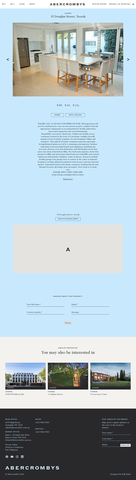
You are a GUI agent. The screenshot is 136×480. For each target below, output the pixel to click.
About (32, 4)
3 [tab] (64, 93)
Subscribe (125, 445)
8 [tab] (76, 93)
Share (57, 115)
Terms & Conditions (14, 447)
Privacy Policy (11, 445)
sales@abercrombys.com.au (17, 428)
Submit (68, 323)
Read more (68, 179)
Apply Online (75, 115)
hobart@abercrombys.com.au (18, 440)
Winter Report (99, 4)
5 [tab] (69, 93)
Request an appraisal (120, 4)
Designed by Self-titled (120, 474)
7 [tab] (74, 93)
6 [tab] (71, 93)
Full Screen (112, 92)
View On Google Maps (68, 219)
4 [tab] (66, 93)
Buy (4, 4)
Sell (12, 4)
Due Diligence (11, 450)
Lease (22, 4)
